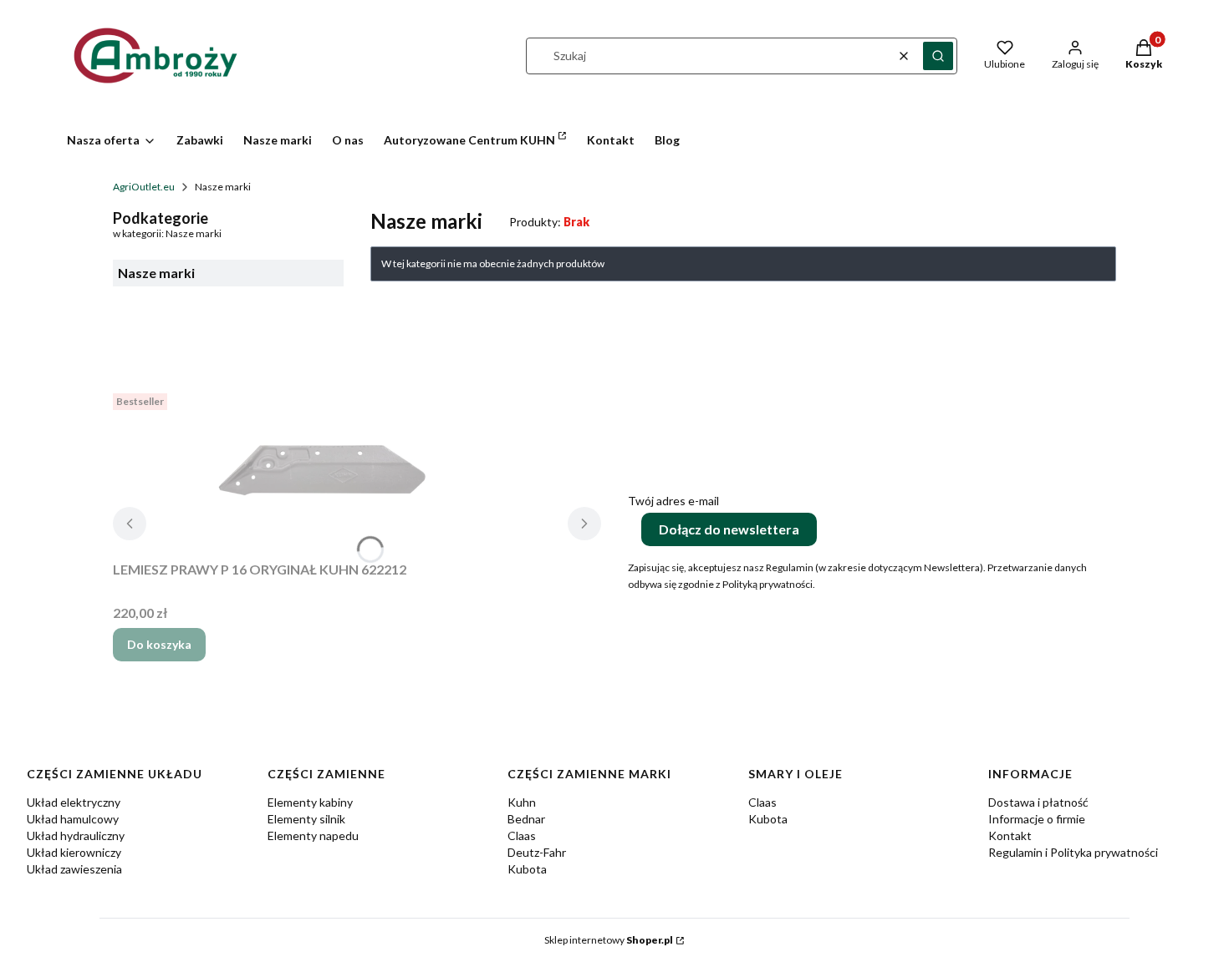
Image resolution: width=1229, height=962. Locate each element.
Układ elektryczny (73, 802)
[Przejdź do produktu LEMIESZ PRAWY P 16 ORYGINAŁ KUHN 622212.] (322, 470)
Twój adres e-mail (673, 501)
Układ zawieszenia (74, 869)
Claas (521, 835)
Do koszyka (159, 644)
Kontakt (1010, 835)
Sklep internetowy (608, 940)
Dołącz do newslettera (729, 529)
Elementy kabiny (310, 802)
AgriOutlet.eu (144, 186)
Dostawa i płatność (1038, 802)
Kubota (527, 869)
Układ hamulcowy (73, 819)
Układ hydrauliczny (76, 835)
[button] (938, 56)
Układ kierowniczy (74, 852)
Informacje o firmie (1036, 819)
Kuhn (521, 802)
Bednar (526, 819)
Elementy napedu (313, 835)
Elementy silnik (306, 819)
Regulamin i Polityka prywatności (1073, 852)
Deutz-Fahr (536, 852)
